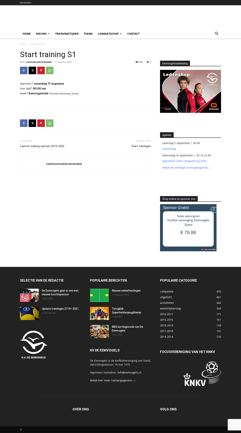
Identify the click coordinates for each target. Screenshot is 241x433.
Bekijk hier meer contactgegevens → (113, 380)
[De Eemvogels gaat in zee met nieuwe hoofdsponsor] (29, 295)
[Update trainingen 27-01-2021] (29, 313)
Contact (133, 33)
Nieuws (41, 33)
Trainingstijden (67, 33)
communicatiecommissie (39, 61)
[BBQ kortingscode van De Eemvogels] (99, 331)
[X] (32, 70)
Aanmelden (25, 2)
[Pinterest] (41, 70)
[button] (216, 34)
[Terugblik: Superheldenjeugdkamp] (99, 313)
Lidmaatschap (108, 33)
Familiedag (169, 148)
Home (27, 33)
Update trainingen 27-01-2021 (60, 308)
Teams (88, 33)
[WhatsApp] (49, 70)
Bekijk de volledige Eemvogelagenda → (186, 167)
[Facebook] (23, 70)
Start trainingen (141, 146)
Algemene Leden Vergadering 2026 (184, 161)
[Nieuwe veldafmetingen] (99, 295)
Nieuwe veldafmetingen (126, 290)
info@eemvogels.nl (129, 372)
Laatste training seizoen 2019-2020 (42, 146)
